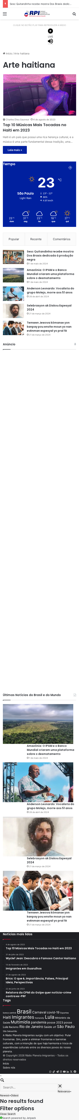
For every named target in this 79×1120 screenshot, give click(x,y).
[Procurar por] (74, 15)
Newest (4, 1095)
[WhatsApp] (50, 1071)
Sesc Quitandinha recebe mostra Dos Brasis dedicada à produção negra (50, 255)
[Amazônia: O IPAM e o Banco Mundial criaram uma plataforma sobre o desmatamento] (13, 275)
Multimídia (20, 1022)
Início (8, 53)
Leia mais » (15, 150)
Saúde (48, 1027)
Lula (49, 1017)
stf (54, 1027)
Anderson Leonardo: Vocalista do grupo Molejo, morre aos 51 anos (50, 290)
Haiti (7, 1017)
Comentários (61, 239)
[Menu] (5, 15)
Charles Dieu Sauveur (17, 119)
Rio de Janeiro (31, 1026)
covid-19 (53, 1012)
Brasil (24, 1011)
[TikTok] (54, 1071)
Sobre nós (9, 1067)
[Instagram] (61, 1071)
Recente (36, 239)
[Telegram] (57, 1071)
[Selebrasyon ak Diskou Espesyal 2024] (13, 311)
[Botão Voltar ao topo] (1, 1075)
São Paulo (66, 1026)
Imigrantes (23, 1017)
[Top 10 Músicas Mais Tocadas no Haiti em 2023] (39, 95)
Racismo (14, 1027)
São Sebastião (10, 1031)
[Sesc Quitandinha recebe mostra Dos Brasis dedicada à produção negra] (13, 257)
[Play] (50, 31)
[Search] (39, 1081)
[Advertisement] (39, 520)
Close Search (8, 1113)
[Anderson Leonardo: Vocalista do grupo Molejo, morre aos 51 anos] (13, 293)
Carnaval (39, 1012)
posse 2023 (55, 1022)
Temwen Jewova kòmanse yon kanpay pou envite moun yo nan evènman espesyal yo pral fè (49, 327)
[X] (71, 1071)
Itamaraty (39, 1018)
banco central (9, 1013)
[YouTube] (64, 1071)
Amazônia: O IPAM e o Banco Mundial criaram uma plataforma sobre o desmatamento (50, 274)
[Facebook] (75, 1071)
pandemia (38, 1022)
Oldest (15, 1095)
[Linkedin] (68, 1071)
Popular (14, 239)
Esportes (64, 1013)
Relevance (64, 1091)
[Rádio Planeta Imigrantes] (39, 14)
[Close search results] (60, 1086)
